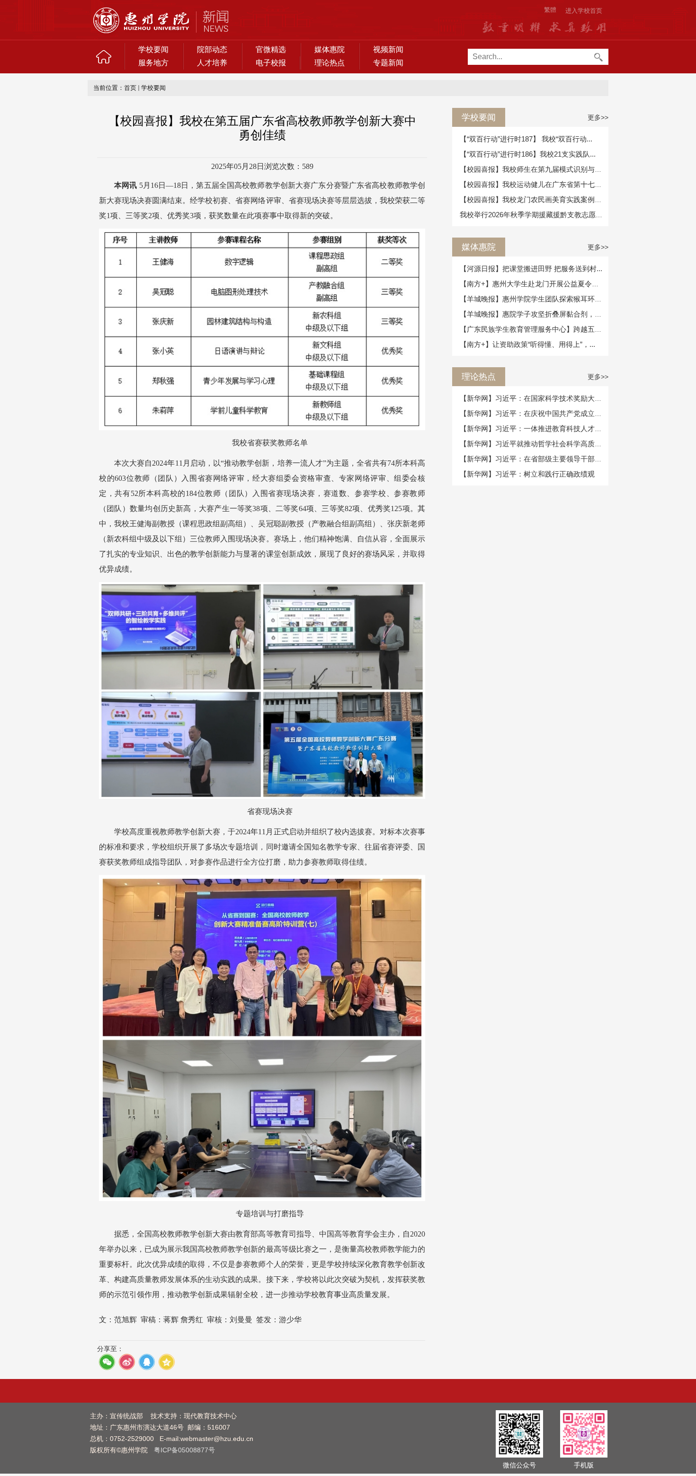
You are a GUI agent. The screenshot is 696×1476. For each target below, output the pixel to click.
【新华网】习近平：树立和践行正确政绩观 (527, 474)
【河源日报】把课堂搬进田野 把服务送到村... (531, 269)
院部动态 (212, 49)
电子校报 (271, 63)
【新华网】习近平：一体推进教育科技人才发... (533, 428)
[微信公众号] (519, 1433)
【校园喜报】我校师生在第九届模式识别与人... (533, 169)
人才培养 (212, 63)
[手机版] (583, 1433)
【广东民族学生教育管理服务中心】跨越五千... (533, 329)
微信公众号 (519, 1465)
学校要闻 (153, 49)
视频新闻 (388, 49)
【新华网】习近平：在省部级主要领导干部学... (533, 459)
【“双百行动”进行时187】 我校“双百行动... (526, 139)
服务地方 (153, 63)
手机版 (584, 1465)
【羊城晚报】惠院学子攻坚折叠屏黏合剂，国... (533, 314)
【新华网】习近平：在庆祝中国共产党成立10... (534, 413)
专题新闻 (388, 63)
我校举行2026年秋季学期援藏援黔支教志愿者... (534, 215)
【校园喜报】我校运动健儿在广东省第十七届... (533, 184)
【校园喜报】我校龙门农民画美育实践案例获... (533, 199)
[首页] (103, 56)
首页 (130, 87)
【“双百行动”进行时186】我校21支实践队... (528, 154)
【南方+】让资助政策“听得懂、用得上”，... (527, 344)
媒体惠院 (329, 49)
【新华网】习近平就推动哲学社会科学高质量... (533, 444)
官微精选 (271, 49)
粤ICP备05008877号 (184, 1450)
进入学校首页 (583, 10)
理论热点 (329, 63)
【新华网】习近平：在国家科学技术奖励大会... (533, 398)
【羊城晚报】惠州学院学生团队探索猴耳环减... (533, 299)
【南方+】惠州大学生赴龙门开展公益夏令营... (532, 284)
